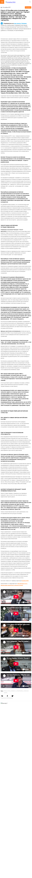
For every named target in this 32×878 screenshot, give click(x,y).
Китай (5, 690)
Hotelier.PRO (25, 580)
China (8, 690)
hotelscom (13, 690)
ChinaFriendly (20, 690)
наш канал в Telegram (20, 23)
